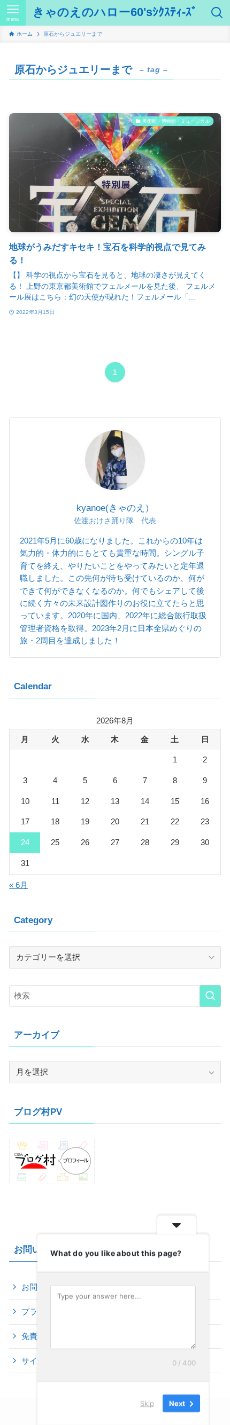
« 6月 (18, 884)
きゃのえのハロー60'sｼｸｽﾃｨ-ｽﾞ (115, 13)
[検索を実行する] (210, 996)
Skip (147, 1403)
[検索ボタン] (217, 13)
